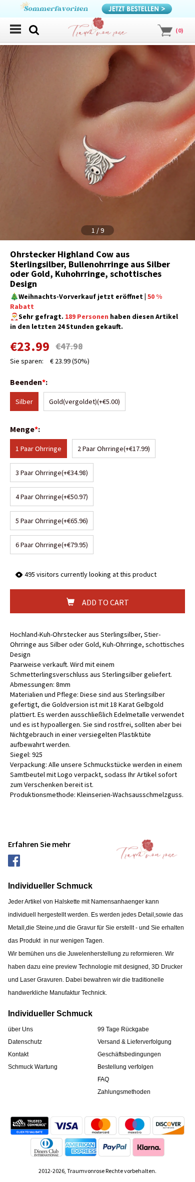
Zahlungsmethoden (124, 1091)
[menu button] (15, 29)
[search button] (34, 29)
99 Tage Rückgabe (123, 1029)
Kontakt (18, 1054)
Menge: (26, 429)
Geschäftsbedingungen (129, 1054)
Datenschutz (25, 1041)
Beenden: (29, 382)
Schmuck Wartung (33, 1066)
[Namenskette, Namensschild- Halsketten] (97, 30)
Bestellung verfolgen (126, 1066)
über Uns (20, 1029)
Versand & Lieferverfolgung (135, 1041)
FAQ (103, 1079)
